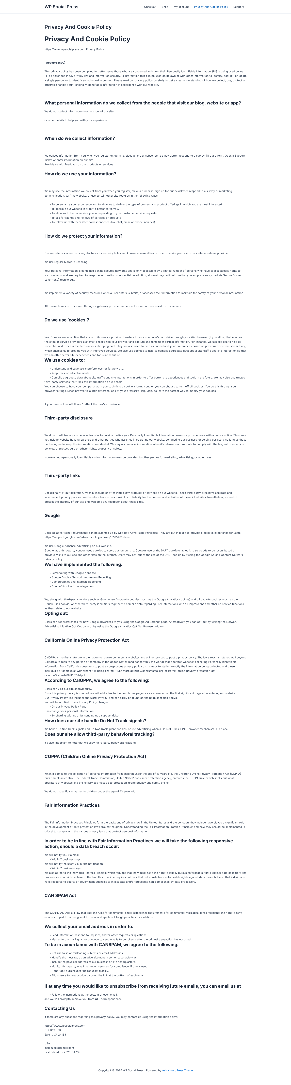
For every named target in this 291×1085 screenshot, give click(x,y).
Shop (165, 6)
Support (238, 6)
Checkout (150, 6)
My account (181, 6)
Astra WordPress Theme (177, 1070)
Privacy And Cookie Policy (211, 6)
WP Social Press (61, 6)
